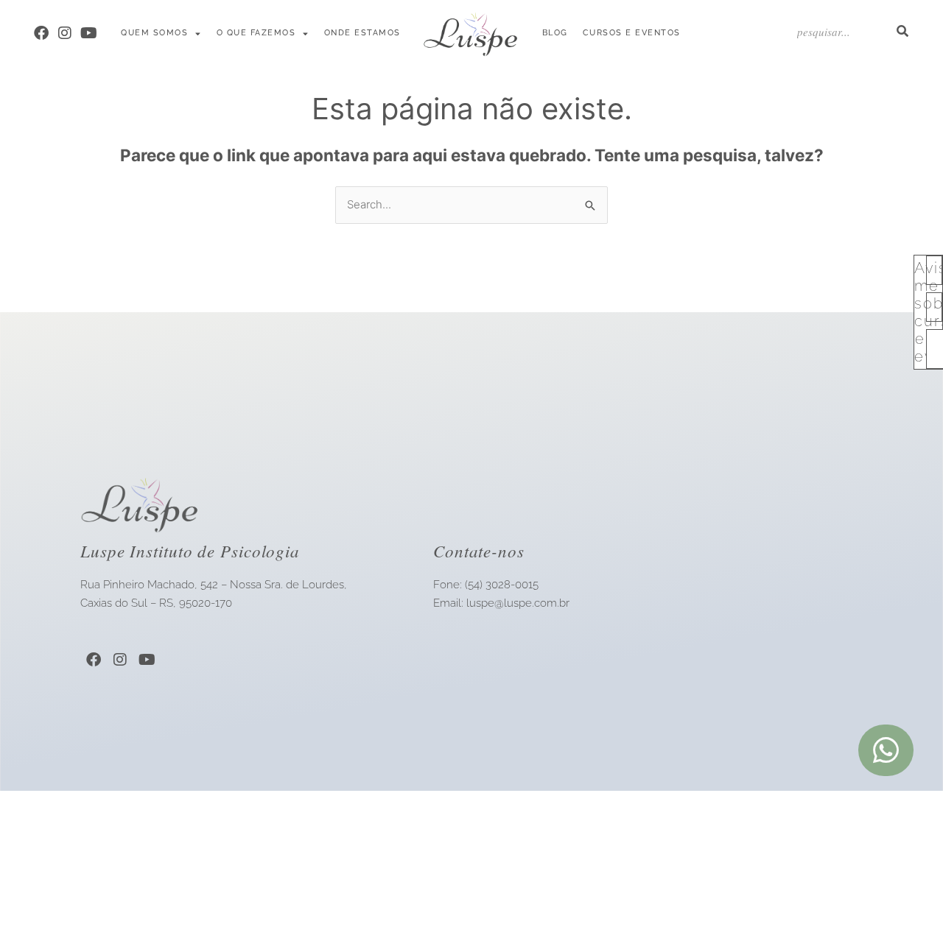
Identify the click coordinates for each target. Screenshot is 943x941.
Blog (555, 33)
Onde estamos (362, 33)
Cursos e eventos (632, 33)
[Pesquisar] (902, 31)
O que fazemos (256, 33)
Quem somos (154, 33)
